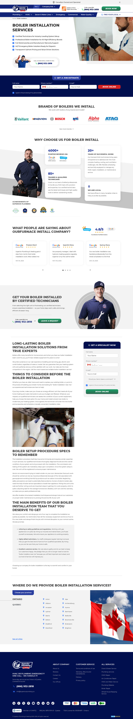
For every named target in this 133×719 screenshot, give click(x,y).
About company (61, 664)
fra (36, 6)
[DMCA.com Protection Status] (116, 716)
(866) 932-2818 (91, 9)
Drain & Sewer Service (109, 668)
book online (109, 87)
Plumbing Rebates (108, 685)
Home (14, 18)
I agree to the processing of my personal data (28, 93)
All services (108, 664)
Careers (55, 678)
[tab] (63, 270)
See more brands (65, 129)
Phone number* (46, 83)
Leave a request (49, 321)
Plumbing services (108, 672)
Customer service (85, 664)
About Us (56, 668)
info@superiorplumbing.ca (25, 691)
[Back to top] (128, 707)
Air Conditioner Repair (109, 678)
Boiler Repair (106, 688)
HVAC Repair (106, 675)
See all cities (17, 639)
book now (111, 9)
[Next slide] (90, 270)
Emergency (60, 15)
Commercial (73, 15)
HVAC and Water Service (110, 682)
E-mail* (72, 83)
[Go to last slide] (42, 270)
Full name (15, 83)
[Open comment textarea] (114, 379)
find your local (111, 15)
